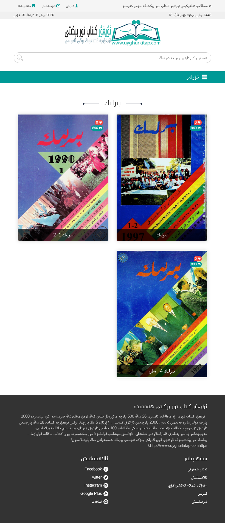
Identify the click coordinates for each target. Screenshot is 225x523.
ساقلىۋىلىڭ (25, 6)
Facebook (93, 469)
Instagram (93, 485)
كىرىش (70, 6)
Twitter (96, 477)
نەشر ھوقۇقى (197, 469)
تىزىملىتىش (49, 6)
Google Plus (91, 493)
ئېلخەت (97, 501)
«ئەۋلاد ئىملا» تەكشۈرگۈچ (187, 485)
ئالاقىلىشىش (199, 477)
